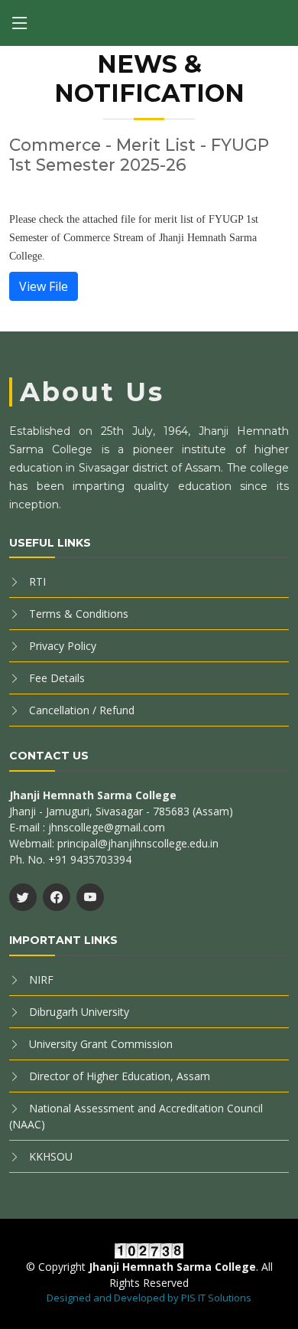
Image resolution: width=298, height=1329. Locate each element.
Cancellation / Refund (81, 710)
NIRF (41, 979)
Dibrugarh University (79, 1011)
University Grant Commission (101, 1044)
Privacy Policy (62, 645)
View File (43, 286)
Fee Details (57, 678)
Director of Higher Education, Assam (119, 1076)
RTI (37, 581)
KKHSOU (51, 1156)
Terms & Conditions (78, 613)
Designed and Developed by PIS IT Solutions (149, 1298)
